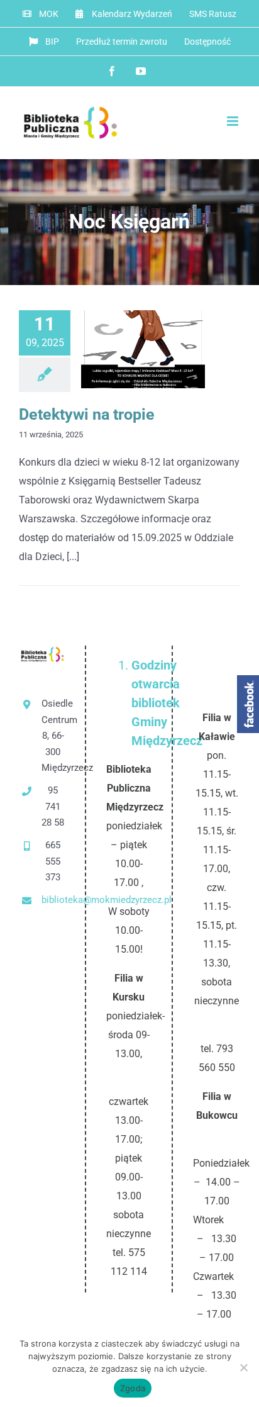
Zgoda (132, 1388)
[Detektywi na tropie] (143, 349)
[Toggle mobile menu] (233, 121)
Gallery (163, 349)
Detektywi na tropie (122, 349)
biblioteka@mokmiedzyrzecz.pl (53, 899)
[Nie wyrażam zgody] (243, 1367)
